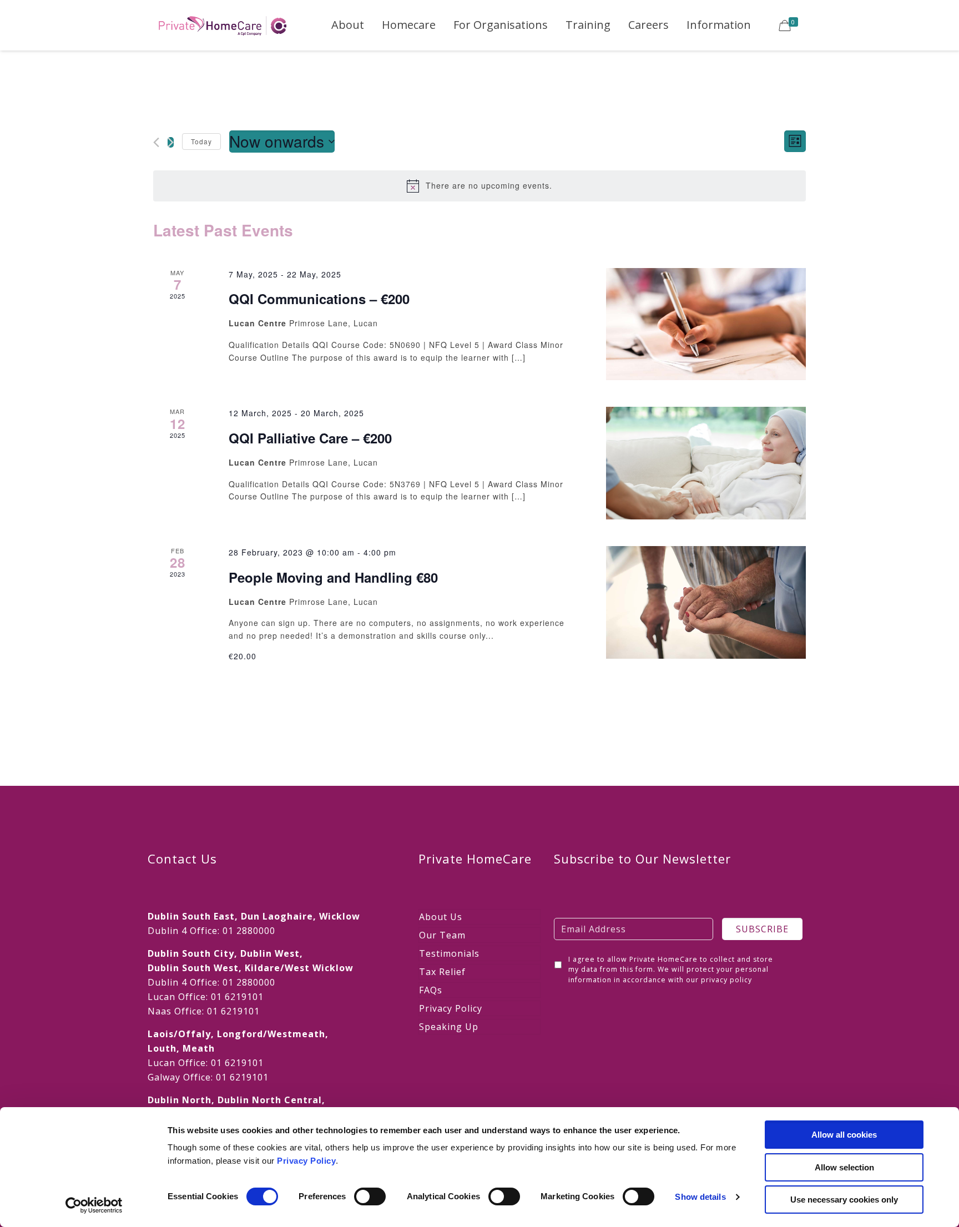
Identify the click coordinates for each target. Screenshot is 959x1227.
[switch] (370, 1196)
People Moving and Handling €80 (333, 577)
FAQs (430, 990)
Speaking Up (448, 1027)
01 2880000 (249, 931)
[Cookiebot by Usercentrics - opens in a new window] (94, 1205)
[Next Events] (171, 142)
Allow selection (844, 1167)
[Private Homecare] (222, 25)
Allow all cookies (844, 1134)
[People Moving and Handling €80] (706, 602)
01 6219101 (237, 997)
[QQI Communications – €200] (706, 324)
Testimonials (449, 953)
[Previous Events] (156, 142)
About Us (440, 917)
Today (201, 141)
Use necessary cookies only (844, 1199)
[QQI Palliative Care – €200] (706, 463)
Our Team (442, 935)
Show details (700, 1196)
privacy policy (726, 979)
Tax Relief (442, 972)
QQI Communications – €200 (319, 298)
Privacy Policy (306, 1160)
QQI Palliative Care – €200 (310, 437)
